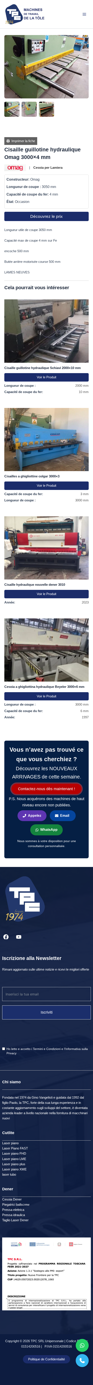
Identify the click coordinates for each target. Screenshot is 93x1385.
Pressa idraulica (13, 1215)
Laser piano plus (13, 1164)
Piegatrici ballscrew (15, 1204)
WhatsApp (49, 829)
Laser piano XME (14, 1169)
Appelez (34, 815)
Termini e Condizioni (47, 1049)
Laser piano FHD (14, 1153)
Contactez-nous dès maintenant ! (46, 789)
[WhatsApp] (82, 1345)
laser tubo (9, 1174)
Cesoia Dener (12, 1199)
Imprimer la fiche (22, 141)
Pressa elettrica (13, 1210)
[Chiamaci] (82, 1360)
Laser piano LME (14, 1159)
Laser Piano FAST (15, 1148)
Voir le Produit (46, 377)
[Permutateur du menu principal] (84, 14)
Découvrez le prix (46, 216)
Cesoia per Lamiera (48, 167)
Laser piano (10, 1143)
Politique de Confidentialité (46, 1359)
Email (64, 815)
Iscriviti (47, 1012)
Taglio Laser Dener (15, 1220)
